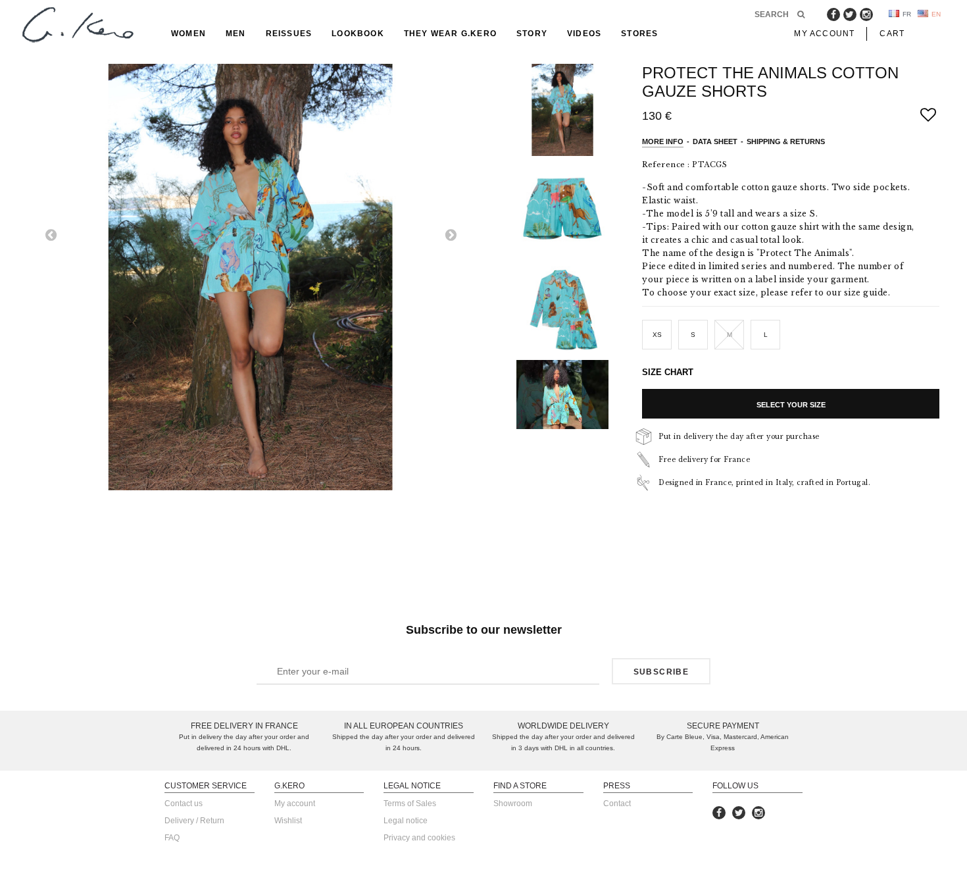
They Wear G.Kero (450, 33)
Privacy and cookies (419, 837)
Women (188, 33)
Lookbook (358, 33)
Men (236, 33)
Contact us (183, 803)
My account (294, 803)
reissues (289, 33)
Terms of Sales (410, 803)
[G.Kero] (75, 26)
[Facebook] (833, 14)
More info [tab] (662, 141)
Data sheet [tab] (715, 141)
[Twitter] (849, 14)
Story (531, 33)
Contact (617, 803)
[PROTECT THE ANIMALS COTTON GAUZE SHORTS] (575, 110)
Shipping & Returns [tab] (786, 141)
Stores (639, 33)
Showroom (512, 803)
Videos (584, 33)
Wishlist (288, 820)
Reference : (666, 164)
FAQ (172, 837)
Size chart (667, 372)
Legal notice (406, 820)
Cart (892, 33)
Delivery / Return (194, 820)
